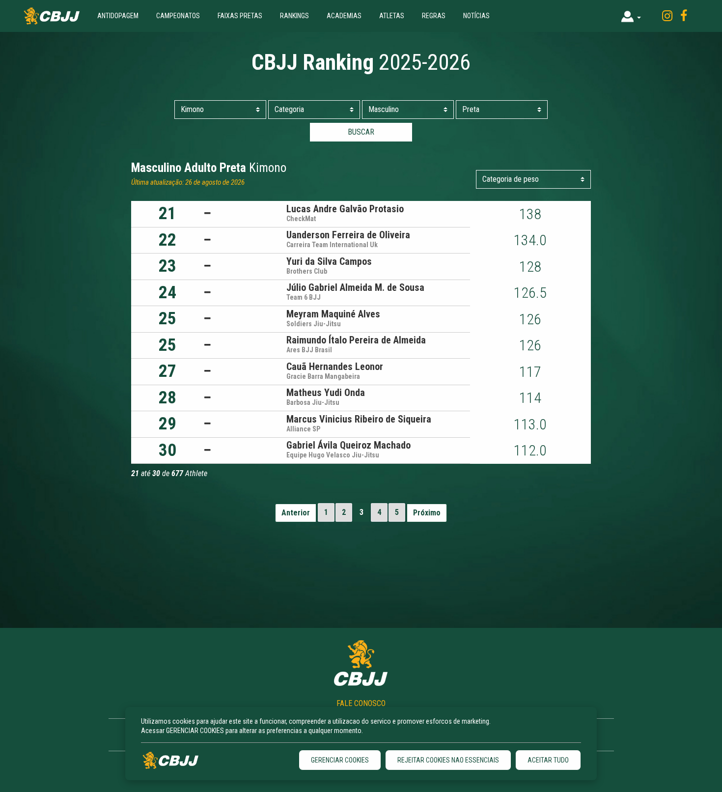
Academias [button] (344, 16)
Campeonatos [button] (178, 16)
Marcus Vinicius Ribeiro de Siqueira (358, 419)
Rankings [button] (294, 16)
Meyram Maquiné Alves (333, 314)
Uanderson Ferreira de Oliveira (348, 235)
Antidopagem (118, 16)
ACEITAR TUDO (548, 760)
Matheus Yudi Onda (325, 392)
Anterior (295, 512)
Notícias (476, 16)
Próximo (427, 512)
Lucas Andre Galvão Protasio (345, 209)
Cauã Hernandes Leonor (334, 366)
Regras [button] (433, 16)
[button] (631, 16)
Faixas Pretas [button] (240, 16)
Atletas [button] (391, 16)
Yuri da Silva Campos (329, 261)
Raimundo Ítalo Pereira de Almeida (356, 340)
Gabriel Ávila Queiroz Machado (348, 445)
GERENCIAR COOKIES (340, 760)
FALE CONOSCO (361, 703)
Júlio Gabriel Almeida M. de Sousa (355, 287)
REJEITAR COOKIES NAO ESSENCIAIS (448, 760)
